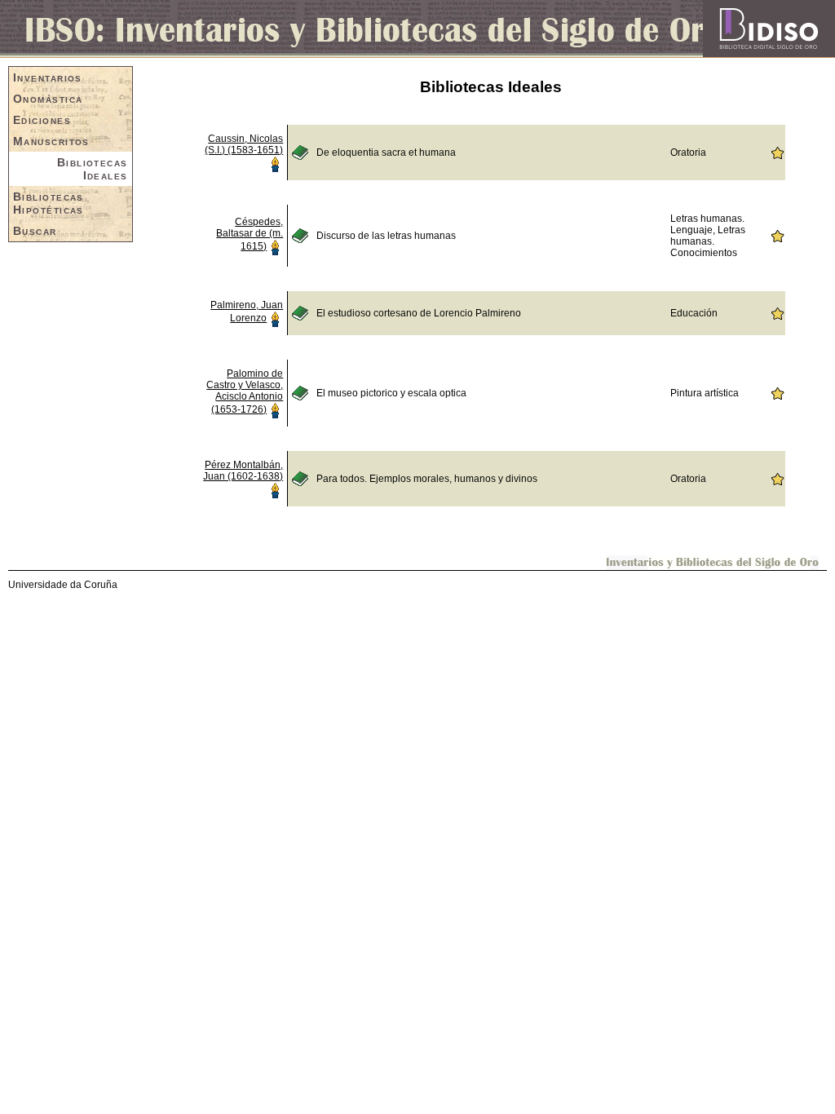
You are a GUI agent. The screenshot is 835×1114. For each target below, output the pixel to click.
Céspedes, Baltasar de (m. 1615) (249, 234)
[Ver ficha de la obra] (300, 151)
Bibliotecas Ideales (92, 169)
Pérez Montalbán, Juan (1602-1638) (243, 470)
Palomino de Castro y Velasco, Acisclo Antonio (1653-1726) (244, 391)
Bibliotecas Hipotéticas (48, 203)
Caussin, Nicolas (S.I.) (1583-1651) (244, 144)
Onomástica (47, 98)
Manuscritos (51, 141)
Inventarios (47, 77)
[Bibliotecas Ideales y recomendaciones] (777, 151)
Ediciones (42, 119)
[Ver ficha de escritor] (275, 163)
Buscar (35, 230)
